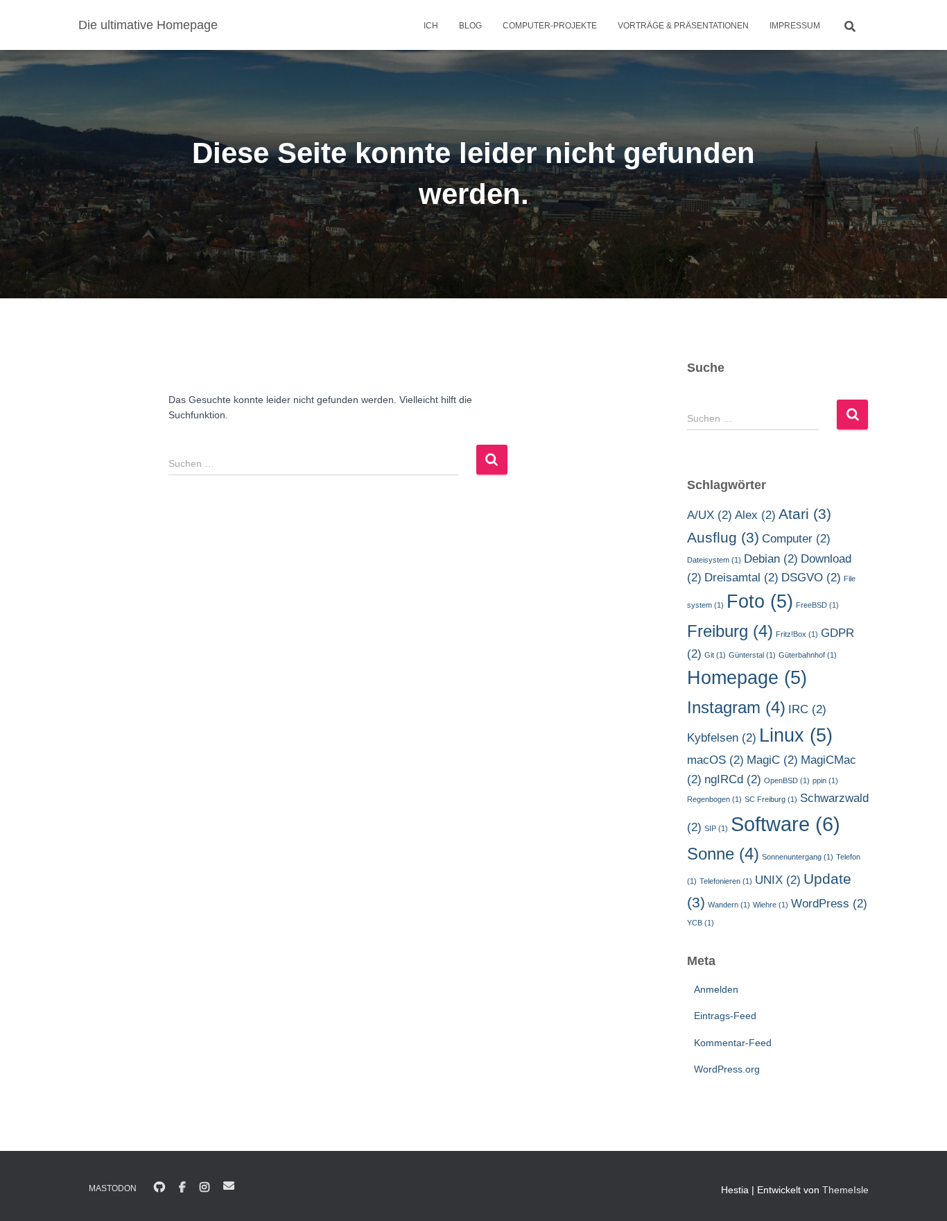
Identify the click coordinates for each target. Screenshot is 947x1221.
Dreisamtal (741, 577)
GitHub (159, 1188)
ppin (825, 780)
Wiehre (770, 904)
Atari (805, 514)
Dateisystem (714, 560)
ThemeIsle (845, 1189)
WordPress (829, 903)
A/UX (709, 515)
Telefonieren (726, 881)
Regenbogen (714, 799)
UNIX (778, 880)
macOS (715, 760)
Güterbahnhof (808, 655)
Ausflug (723, 537)
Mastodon (113, 1188)
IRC (807, 709)
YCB (700, 923)
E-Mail (228, 1185)
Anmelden (716, 989)
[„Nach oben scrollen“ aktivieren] (919, 1193)
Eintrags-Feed (725, 1015)
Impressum (795, 26)
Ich (431, 26)
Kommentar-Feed (733, 1042)
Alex (755, 515)
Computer (796, 538)
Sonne (723, 853)
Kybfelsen (721, 737)
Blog (470, 26)
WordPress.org (727, 1069)
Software (785, 823)
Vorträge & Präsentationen (683, 26)
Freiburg (730, 631)
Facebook (182, 1188)
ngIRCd (732, 779)
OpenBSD (787, 780)
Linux (796, 735)
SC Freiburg (771, 799)
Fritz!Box (797, 634)
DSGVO (811, 577)
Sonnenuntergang (797, 857)
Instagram (736, 707)
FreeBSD (817, 605)
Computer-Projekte (550, 26)
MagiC (772, 760)
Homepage (747, 677)
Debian (771, 558)
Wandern (729, 904)
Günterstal (752, 655)
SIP (716, 828)
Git (715, 655)
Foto (760, 601)
